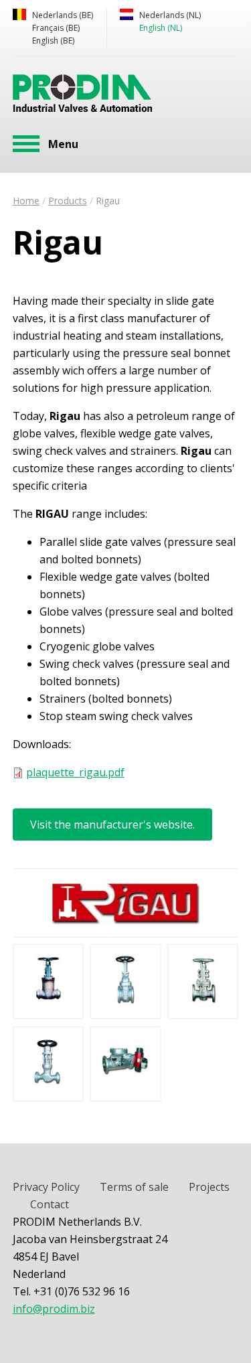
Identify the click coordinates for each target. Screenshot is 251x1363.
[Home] (83, 96)
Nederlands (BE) (62, 15)
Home (26, 200)
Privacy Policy (46, 1186)
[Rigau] (48, 1000)
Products (67, 200)
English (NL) (160, 27)
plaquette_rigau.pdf (75, 772)
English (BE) (53, 40)
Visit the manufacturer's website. (112, 824)
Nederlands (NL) (170, 15)
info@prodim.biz (54, 1308)
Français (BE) (56, 27)
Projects (209, 1186)
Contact (49, 1204)
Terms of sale (134, 1186)
